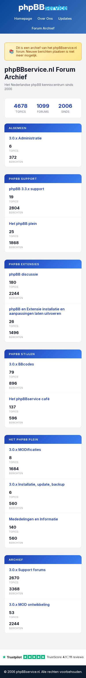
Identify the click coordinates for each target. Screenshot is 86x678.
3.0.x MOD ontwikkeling (29, 604)
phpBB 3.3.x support (26, 189)
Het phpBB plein (23, 223)
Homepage (23, 18)
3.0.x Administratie (25, 138)
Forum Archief (43, 28)
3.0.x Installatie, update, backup (37, 484)
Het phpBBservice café (29, 399)
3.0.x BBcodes (21, 364)
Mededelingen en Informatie (33, 519)
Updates (65, 18)
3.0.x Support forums (27, 570)
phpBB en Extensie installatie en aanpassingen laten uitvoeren (37, 311)
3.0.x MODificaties (25, 449)
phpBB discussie (23, 274)
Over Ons (45, 18)
